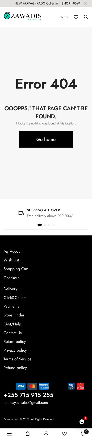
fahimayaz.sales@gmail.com (26, 402)
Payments (11, 306)
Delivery (10, 289)
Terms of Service (17, 359)
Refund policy (15, 368)
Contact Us (13, 333)
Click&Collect (15, 298)
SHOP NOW (71, 3)
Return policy (15, 342)
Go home (46, 139)
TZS (63, 17)
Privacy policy (15, 350)
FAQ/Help (12, 324)
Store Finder (14, 315)
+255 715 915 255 (28, 395)
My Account (14, 251)
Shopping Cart (16, 269)
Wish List (11, 260)
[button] (39, 225)
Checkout (11, 278)
